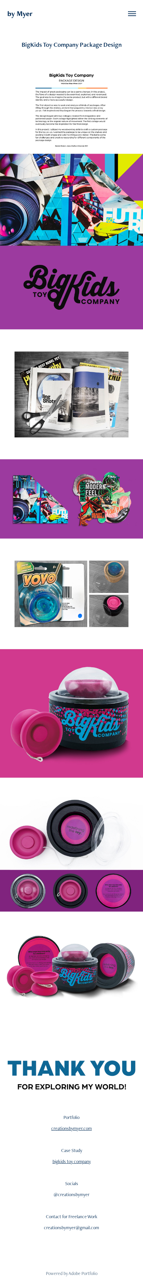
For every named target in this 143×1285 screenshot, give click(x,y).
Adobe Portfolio (83, 1273)
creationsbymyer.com (71, 1128)
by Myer (20, 13)
